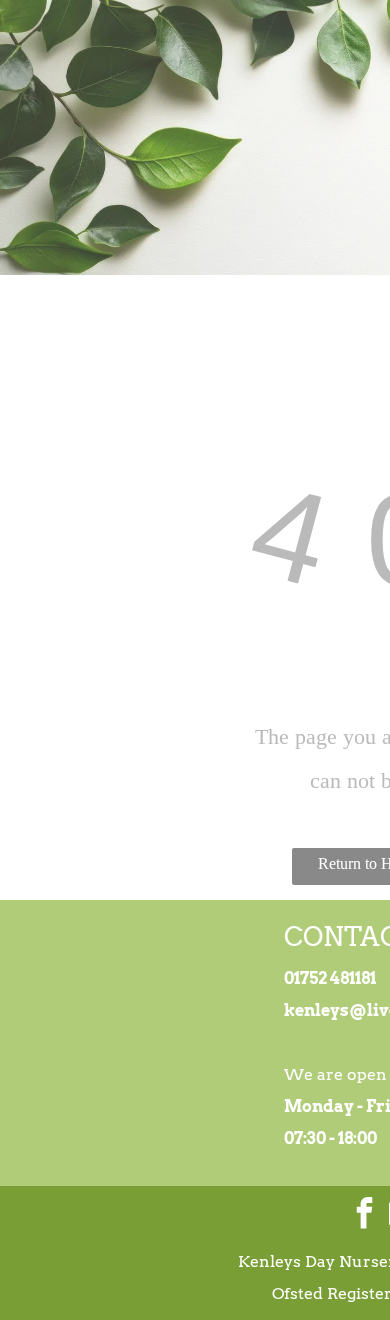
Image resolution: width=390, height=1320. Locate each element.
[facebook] (364, 1215)
